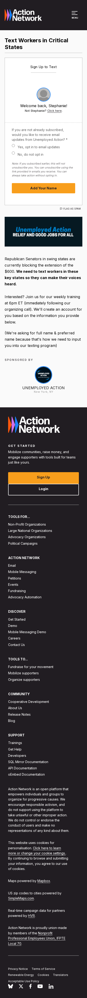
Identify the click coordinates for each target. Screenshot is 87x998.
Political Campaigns (23, 543)
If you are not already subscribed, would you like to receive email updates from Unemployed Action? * (40, 135)
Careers (14, 638)
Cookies (43, 975)
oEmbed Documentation (26, 775)
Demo (12, 626)
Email (12, 566)
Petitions (14, 578)
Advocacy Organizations (27, 537)
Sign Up (43, 477)
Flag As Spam (72, 208)
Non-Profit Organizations (27, 524)
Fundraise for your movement (30, 667)
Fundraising (17, 591)
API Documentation (22, 768)
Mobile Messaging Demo (27, 632)
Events (13, 584)
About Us (15, 708)
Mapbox (43, 881)
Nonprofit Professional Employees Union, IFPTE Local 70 (36, 938)
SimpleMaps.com (21, 898)
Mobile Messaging (22, 572)
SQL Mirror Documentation (28, 762)
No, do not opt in (30, 154)
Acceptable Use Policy (23, 981)
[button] (75, 17)
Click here (54, 110)
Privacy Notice (18, 969)
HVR (31, 916)
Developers (17, 756)
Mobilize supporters (23, 673)
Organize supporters (24, 680)
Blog (11, 721)
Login (43, 489)
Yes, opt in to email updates (39, 147)
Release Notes (19, 714)
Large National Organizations (30, 531)
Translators (60, 975)
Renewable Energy (21, 975)
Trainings (15, 743)
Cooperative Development (28, 702)
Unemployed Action (43, 387)
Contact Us (16, 645)
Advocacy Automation (25, 597)
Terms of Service (43, 969)
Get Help (15, 749)
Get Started (17, 619)
